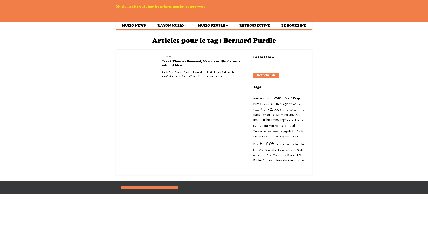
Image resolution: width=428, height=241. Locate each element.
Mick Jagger (284, 132)
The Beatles (289, 155)
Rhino (289, 144)
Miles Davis (296, 131)
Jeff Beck (288, 114)
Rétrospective (254, 25)
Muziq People (213, 25)
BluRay (257, 98)
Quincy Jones (280, 144)
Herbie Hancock (261, 114)
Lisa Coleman (272, 132)
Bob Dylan (266, 98)
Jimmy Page (278, 120)
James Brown (277, 114)
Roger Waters (259, 150)
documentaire (269, 104)
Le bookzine (293, 25)
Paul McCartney (277, 136)
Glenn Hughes (298, 110)
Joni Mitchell (271, 126)
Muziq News (134, 25)
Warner (289, 160)
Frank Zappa (270, 109)
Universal (278, 160)
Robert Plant (299, 144)
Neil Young (259, 136)
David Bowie (282, 97)
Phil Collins (290, 136)
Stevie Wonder (274, 155)
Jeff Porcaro (297, 115)
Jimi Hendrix (261, 120)
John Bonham (293, 120)
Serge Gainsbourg (274, 149)
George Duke (286, 110)
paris (268, 136)
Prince (267, 143)
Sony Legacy (291, 150)
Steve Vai (262, 155)
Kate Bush (284, 126)
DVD (278, 104)
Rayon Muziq (171, 25)
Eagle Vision (289, 104)
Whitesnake (299, 160)
